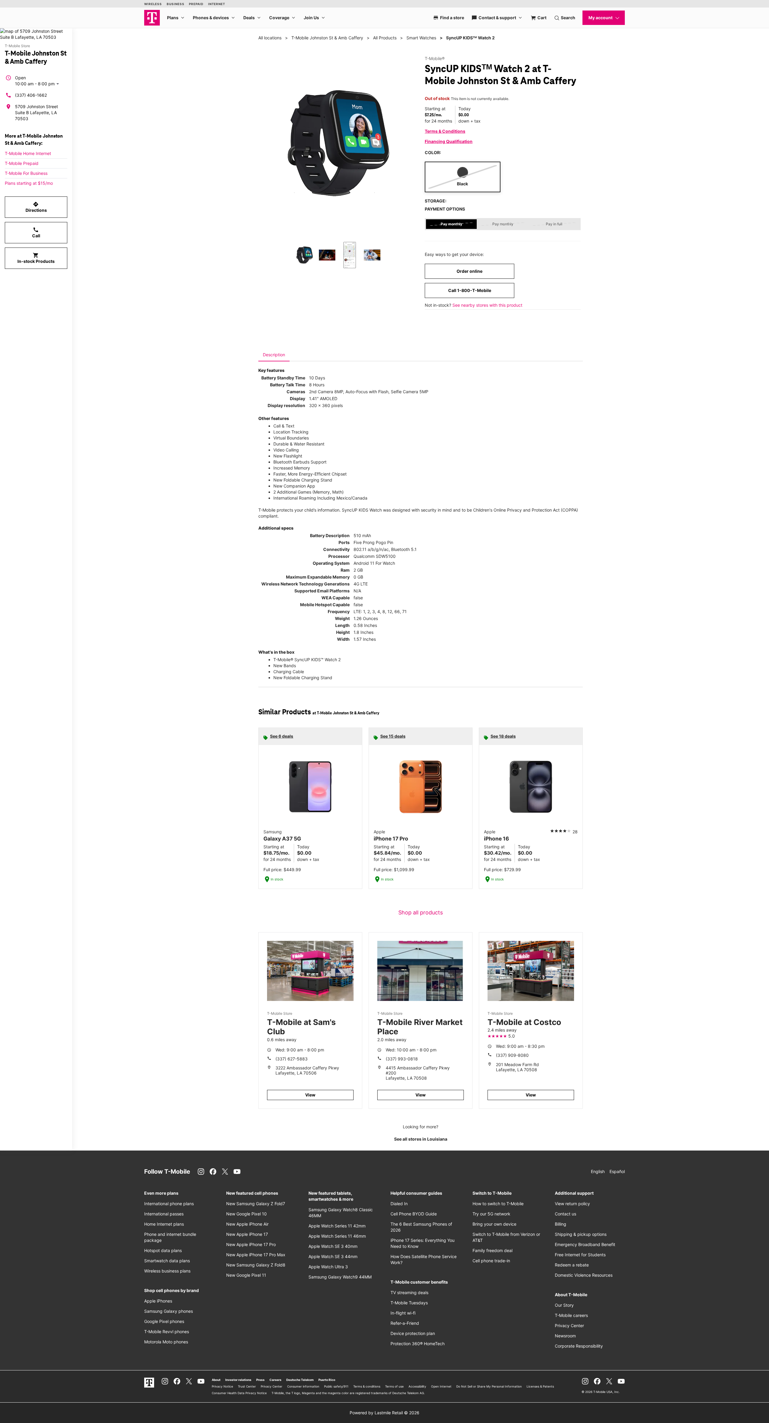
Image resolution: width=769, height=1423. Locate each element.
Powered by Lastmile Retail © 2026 (384, 1412)
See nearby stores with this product (487, 305)
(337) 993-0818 (402, 1058)
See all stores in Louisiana (420, 1139)
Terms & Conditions (445, 131)
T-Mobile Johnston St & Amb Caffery (327, 37)
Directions (36, 207)
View (310, 1094)
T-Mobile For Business (26, 173)
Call (36, 232)
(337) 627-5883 (291, 1058)
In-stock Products (36, 258)
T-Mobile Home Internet (28, 153)
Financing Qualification (449, 141)
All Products (385, 37)
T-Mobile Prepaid (21, 163)
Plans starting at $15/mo (29, 183)
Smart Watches (421, 37)
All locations (269, 37)
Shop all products (420, 912)
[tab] (274, 355)
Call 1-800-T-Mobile (469, 290)
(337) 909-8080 (512, 1055)
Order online (469, 271)
